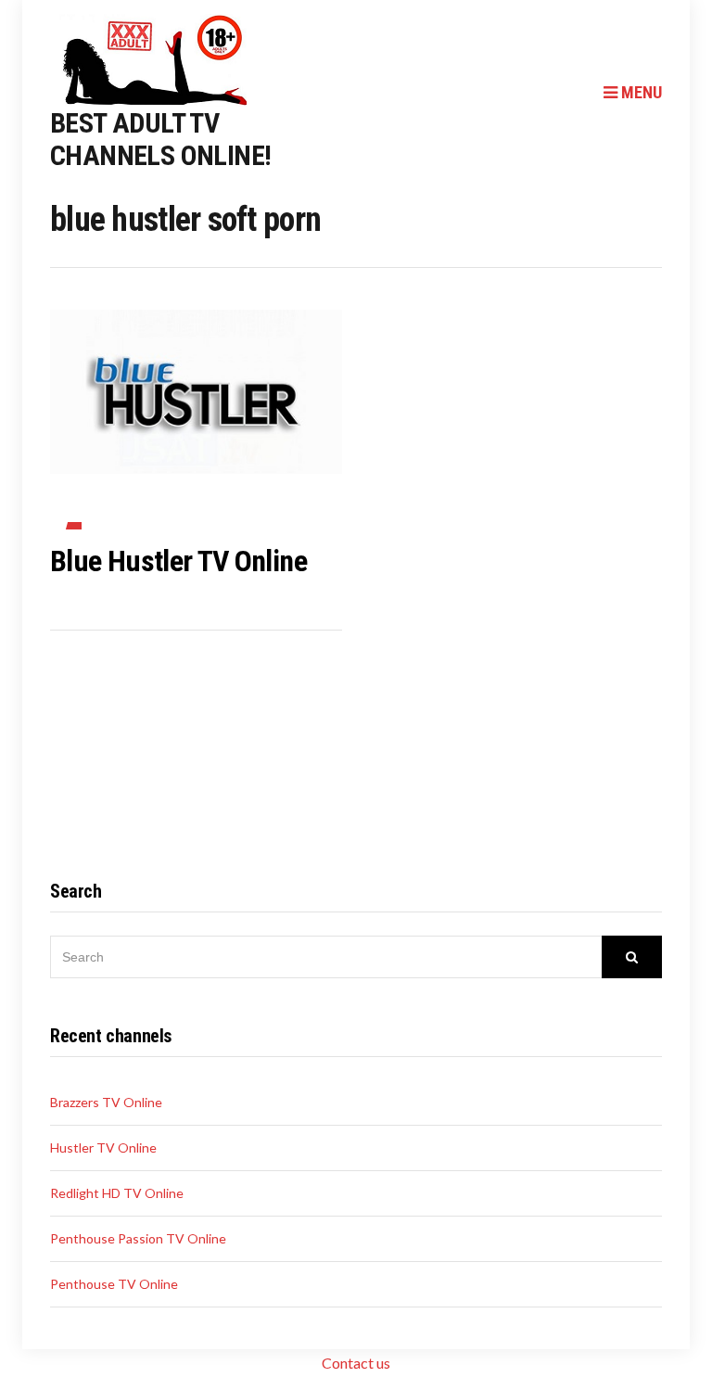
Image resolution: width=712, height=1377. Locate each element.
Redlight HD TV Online (117, 1193)
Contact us (356, 1362)
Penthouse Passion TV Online (138, 1238)
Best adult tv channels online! (160, 139)
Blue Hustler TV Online (178, 561)
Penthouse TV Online (114, 1284)
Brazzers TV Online (106, 1102)
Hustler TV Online (103, 1147)
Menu (639, 92)
